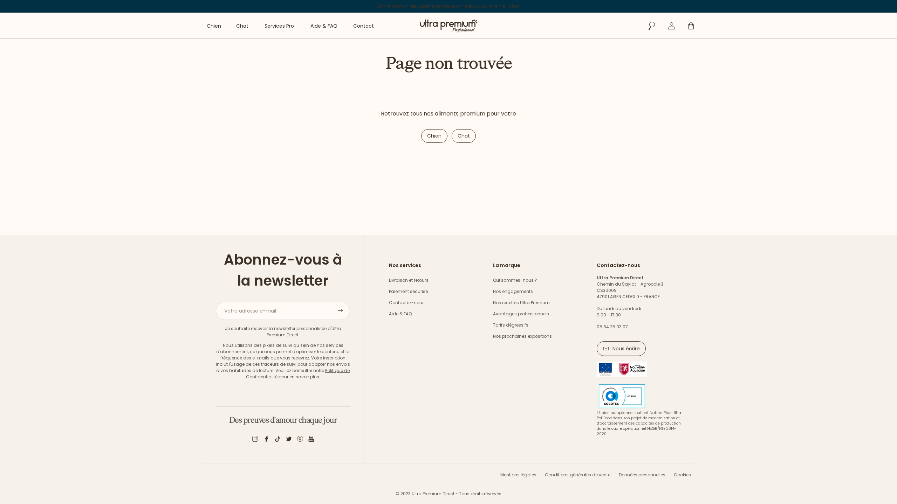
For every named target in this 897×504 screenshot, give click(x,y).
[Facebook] (266, 440)
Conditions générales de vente (577, 475)
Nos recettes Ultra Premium (521, 303)
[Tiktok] (277, 440)
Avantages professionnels (521, 314)
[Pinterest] (300, 440)
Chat (464, 135)
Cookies (682, 475)
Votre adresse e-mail (250, 310)
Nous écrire (626, 348)
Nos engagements (513, 291)
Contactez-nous (407, 303)
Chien (434, 135)
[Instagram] (255, 440)
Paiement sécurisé (408, 291)
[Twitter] (289, 440)
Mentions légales (518, 475)
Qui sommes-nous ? (515, 280)
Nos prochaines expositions (522, 336)
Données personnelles (642, 475)
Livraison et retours (409, 280)
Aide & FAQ (400, 314)
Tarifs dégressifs (510, 325)
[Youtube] (311, 440)
